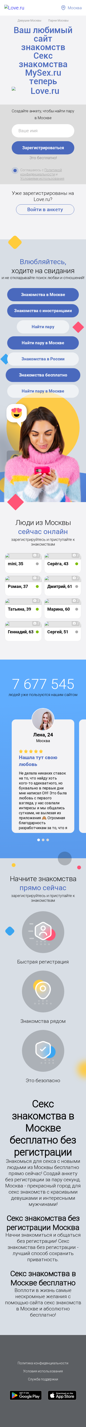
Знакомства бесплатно (43, 374)
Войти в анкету (45, 209)
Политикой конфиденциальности (41, 172)
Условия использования (43, 1371)
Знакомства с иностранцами (43, 310)
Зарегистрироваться (43, 147)
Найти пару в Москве (43, 342)
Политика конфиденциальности (43, 1363)
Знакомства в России (43, 358)
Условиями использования (42, 178)
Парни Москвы (58, 20)
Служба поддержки (43, 1379)
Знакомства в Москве (43, 294)
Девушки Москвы (29, 20)
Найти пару (43, 326)
